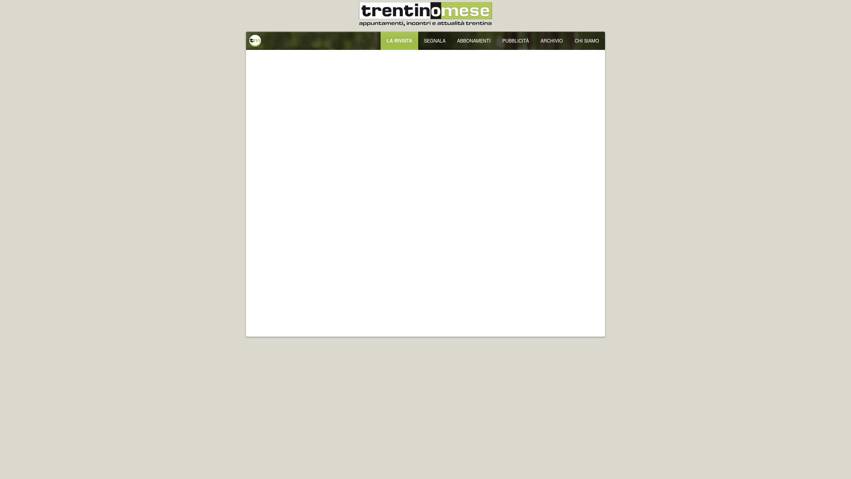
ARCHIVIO (552, 40)
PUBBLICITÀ (515, 40)
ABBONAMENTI (474, 40)
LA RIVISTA (399, 40)
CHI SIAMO (587, 40)
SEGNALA (434, 40)
